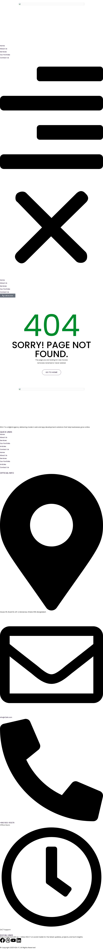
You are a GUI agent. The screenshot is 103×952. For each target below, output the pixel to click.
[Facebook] (2, 940)
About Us (3, 49)
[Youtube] (13, 940)
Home (2, 46)
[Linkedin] (18, 940)
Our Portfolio (5, 55)
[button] (51, 169)
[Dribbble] (7, 940)
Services (3, 52)
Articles (3, 446)
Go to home (51, 372)
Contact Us (4, 58)
